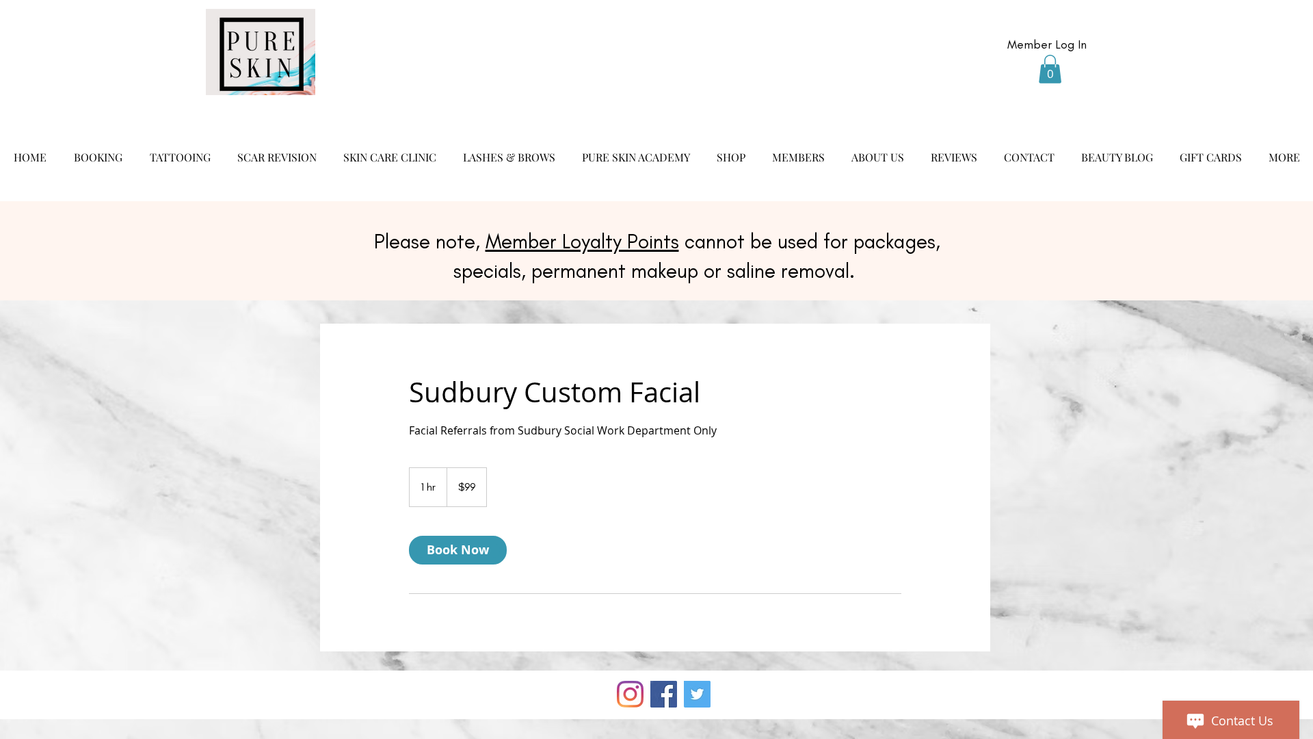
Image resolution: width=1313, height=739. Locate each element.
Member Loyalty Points (582, 241)
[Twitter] (697, 694)
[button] (1050, 69)
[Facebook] (663, 694)
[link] (458, 550)
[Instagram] (630, 694)
